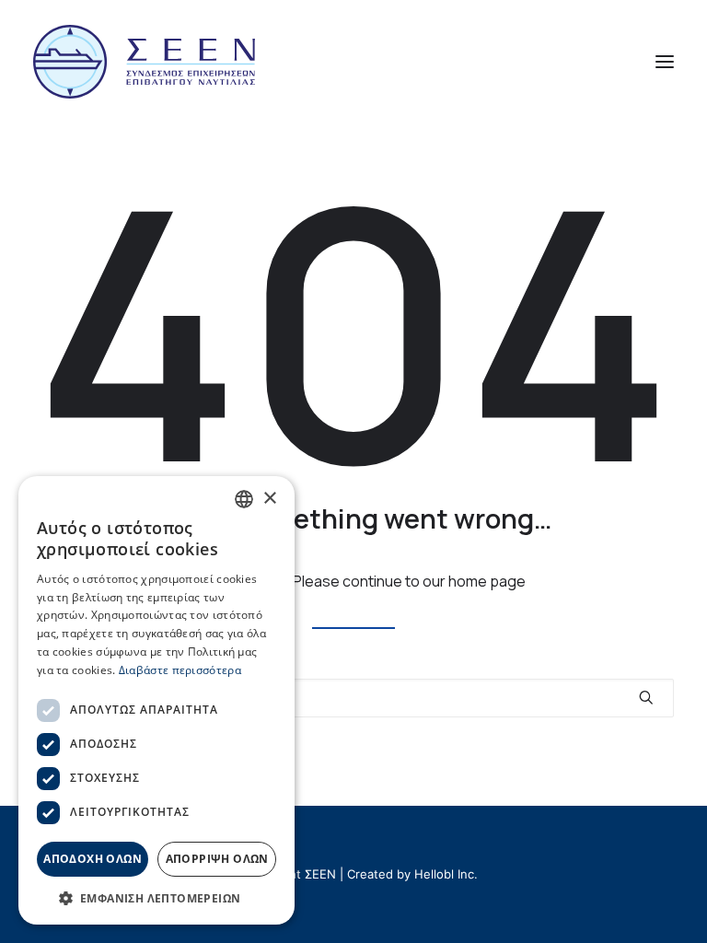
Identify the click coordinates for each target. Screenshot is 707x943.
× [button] (269, 499)
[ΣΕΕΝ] (144, 62)
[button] (664, 61)
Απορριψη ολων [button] (217, 859)
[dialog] (156, 700)
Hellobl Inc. (446, 874)
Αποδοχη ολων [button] (92, 859)
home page (487, 581)
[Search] (353, 698)
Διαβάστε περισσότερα (180, 670)
